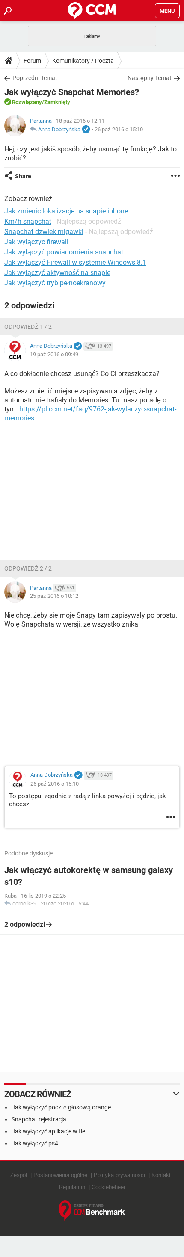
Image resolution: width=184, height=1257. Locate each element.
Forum (32, 60)
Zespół (18, 1175)
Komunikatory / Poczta (83, 60)
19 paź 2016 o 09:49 (54, 354)
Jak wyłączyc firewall (36, 242)
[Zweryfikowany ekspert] (86, 129)
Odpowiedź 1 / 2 (28, 326)
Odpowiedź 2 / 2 (28, 568)
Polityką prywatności (119, 1175)
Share (23, 176)
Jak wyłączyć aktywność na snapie (57, 273)
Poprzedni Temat (34, 77)
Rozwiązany (27, 102)
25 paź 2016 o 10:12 (54, 596)
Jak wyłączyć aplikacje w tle (48, 1131)
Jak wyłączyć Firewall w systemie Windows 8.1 (75, 262)
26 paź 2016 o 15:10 (119, 129)
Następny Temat (150, 77)
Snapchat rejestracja (39, 1119)
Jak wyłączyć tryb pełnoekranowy (55, 283)
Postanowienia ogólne (60, 1175)
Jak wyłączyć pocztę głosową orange (61, 1107)
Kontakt (161, 1175)
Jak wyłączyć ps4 (35, 1143)
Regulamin (72, 1187)
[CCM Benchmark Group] (92, 1210)
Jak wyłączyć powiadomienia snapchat (63, 252)
